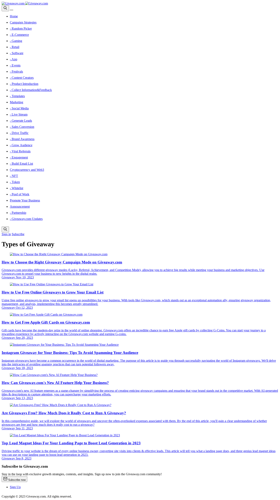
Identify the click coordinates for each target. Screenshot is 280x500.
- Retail (14, 47)
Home (14, 16)
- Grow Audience (21, 145)
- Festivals (16, 71)
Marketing (16, 102)
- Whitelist (16, 188)
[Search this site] (5, 8)
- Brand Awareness (22, 139)
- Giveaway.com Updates (26, 219)
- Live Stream (18, 114)
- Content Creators (22, 77)
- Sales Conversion (22, 126)
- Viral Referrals (20, 151)
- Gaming (16, 41)
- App (13, 59)
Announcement (20, 206)
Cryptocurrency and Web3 (27, 169)
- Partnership (18, 212)
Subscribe (18, 234)
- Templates (17, 96)
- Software (16, 53)
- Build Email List (21, 163)
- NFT (14, 176)
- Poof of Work (19, 194)
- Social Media (19, 108)
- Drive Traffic (19, 133)
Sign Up (15, 487)
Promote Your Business (25, 200)
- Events (15, 65)
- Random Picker (21, 28)
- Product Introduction (24, 84)
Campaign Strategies (23, 22)
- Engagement (19, 157)
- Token (15, 182)
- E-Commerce (19, 34)
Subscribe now (16, 479)
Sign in (6, 234)
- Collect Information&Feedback (31, 90)
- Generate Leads (21, 120)
